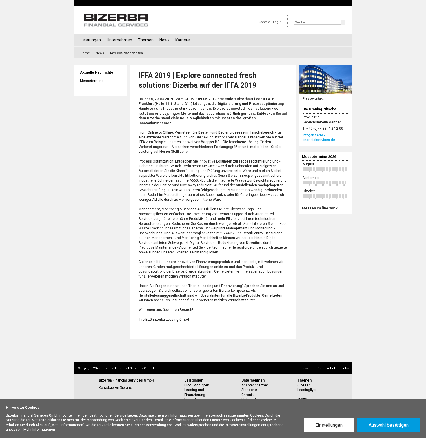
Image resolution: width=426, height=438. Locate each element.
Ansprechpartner (254, 385)
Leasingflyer (307, 390)
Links (345, 368)
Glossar (303, 385)
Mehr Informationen (39, 430)
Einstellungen (329, 425)
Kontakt (264, 22)
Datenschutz (327, 368)
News (164, 40)
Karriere (182, 40)
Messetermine (91, 81)
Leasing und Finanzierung (194, 392)
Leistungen (91, 40)
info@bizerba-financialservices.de (319, 137)
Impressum (305, 368)
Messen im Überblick (320, 208)
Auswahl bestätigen (389, 425)
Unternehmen (119, 40)
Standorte (249, 390)
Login (277, 22)
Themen (146, 40)
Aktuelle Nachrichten (97, 72)
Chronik (247, 395)
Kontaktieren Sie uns (115, 388)
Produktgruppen (196, 385)
